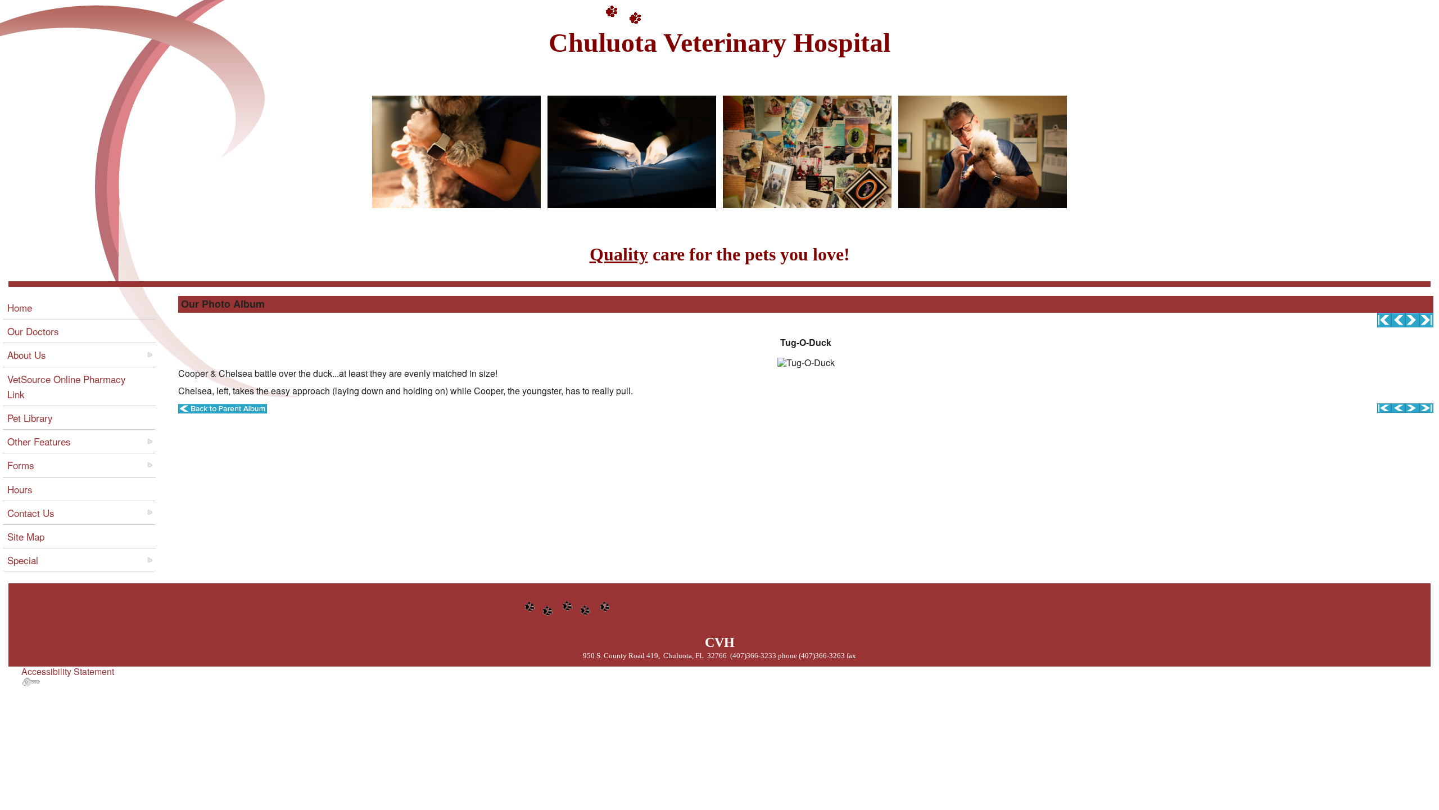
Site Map (25, 536)
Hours (20, 489)
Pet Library (30, 418)
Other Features (39, 441)
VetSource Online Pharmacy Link (66, 386)
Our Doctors (33, 331)
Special (22, 560)
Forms (20, 465)
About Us (26, 355)
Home (19, 307)
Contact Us (31, 513)
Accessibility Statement (67, 671)
